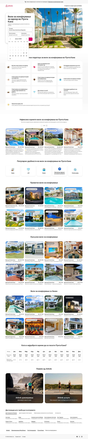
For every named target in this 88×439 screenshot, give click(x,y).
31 (10, 58)
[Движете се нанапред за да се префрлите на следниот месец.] (26, 38)
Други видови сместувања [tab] (25, 413)
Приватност (18, 436)
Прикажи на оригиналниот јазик (55, 1)
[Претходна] (41, 125)
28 (21, 55)
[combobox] (20, 30)
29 (23, 55)
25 (12, 55)
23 (26, 53)
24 (10, 55)
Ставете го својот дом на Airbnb (73, 6)
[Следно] (46, 125)
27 (18, 55)
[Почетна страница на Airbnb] (9, 6)
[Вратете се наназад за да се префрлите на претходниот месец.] (10, 38)
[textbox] (14, 35)
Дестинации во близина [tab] (11, 413)
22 (23, 53)
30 (26, 55)
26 (15, 55)
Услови (24, 436)
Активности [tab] (58, 413)
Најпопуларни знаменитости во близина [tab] (43, 413)
